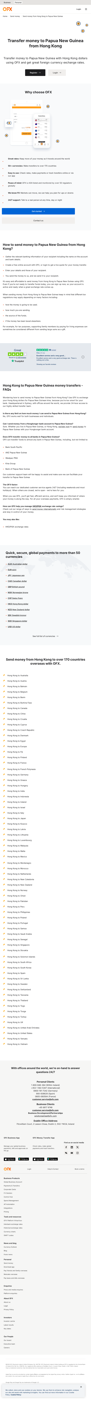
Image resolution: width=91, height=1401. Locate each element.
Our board (7, 1340)
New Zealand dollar (21, 609)
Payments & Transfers (12, 1186)
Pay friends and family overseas (15, 1271)
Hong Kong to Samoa (17, 928)
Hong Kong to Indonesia (18, 796)
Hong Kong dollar (18, 604)
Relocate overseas (10, 1274)
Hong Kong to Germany (17, 774)
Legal (6, 1306)
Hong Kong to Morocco (17, 868)
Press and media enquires (13, 1290)
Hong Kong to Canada (17, 708)
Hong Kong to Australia (17, 675)
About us (7, 1302)
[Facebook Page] (66, 1147)
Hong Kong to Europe (17, 746)
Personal (18, 2)
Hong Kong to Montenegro (19, 863)
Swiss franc (15, 598)
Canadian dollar (17, 581)
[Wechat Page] (66, 1153)
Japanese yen (16, 575)
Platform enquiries (10, 1293)
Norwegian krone (18, 592)
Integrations (8, 1208)
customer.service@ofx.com (45, 1099)
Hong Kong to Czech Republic (20, 730)
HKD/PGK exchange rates (16, 527)
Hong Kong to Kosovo (17, 824)
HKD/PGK (37, 506)
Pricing (6, 1212)
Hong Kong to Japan (16, 818)
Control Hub (8, 1197)
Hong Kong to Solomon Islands (21, 957)
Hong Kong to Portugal (17, 923)
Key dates (7, 1329)
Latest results (9, 1325)
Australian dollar (17, 564)
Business (7, 2)
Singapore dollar (17, 621)
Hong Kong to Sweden (17, 984)
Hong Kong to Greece (17, 780)
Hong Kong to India (16, 791)
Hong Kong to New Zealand (19, 885)
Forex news (8, 1254)
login (45, 265)
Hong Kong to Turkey (16, 1017)
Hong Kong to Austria (17, 681)
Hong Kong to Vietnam (17, 1044)
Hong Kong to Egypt (16, 741)
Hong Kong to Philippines (18, 912)
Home (5, 16)
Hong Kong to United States (19, 1033)
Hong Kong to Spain (16, 973)
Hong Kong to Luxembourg (19, 840)
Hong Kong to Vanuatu (17, 1038)
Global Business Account (13, 1182)
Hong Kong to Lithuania (17, 835)
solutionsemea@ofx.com (45, 1116)
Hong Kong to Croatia (17, 719)
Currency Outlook (10, 1247)
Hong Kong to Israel (16, 807)
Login (78, 9)
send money (78, 426)
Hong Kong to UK (15, 1022)
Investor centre (9, 1321)
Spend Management (11, 1200)
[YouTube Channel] (72, 1153)
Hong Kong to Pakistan (17, 901)
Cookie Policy (16, 1395)
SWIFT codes (9, 1235)
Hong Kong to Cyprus (17, 724)
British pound (16, 587)
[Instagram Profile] (77, 1153)
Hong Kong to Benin (16, 697)
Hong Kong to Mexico (17, 856)
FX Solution (8, 1193)
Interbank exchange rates (13, 1224)
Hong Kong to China (16, 713)
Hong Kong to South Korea (19, 967)
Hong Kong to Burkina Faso (19, 703)
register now (64, 426)
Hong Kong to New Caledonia (20, 879)
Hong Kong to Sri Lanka (18, 978)
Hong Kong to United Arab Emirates (23, 1028)
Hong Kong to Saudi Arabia (19, 934)
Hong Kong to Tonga (16, 1011)
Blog (5, 1251)
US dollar (16, 626)
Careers (7, 1348)
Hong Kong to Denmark (17, 735)
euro (14, 570)
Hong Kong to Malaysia (17, 845)
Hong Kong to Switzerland (19, 989)
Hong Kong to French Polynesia (21, 769)
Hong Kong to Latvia (16, 829)
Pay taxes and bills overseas (14, 1278)
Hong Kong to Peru (15, 906)
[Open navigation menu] (86, 9)
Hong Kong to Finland (17, 757)
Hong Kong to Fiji (15, 752)
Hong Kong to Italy (15, 813)
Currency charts (10, 1232)
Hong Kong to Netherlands (19, 874)
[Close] (81, 1386)
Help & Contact (53, 1169)
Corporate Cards (10, 1189)
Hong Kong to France (16, 763)
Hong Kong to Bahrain (17, 686)
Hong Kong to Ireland (16, 802)
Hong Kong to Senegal (17, 939)
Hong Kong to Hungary (17, 785)
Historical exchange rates (13, 1228)
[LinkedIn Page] (72, 1147)
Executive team (9, 1344)
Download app (9, 1267)
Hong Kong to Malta (16, 851)
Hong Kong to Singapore (18, 945)
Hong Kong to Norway (17, 890)
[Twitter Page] (77, 1147)
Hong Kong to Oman (16, 896)
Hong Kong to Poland (17, 917)
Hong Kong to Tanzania (17, 995)
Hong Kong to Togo (16, 1006)
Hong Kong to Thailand (17, 1000)
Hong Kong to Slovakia (17, 950)
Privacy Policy (9, 1309)
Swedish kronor (17, 615)
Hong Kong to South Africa (19, 962)
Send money (15, 16)
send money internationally (44, 509)
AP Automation (9, 1204)
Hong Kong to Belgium (17, 692)
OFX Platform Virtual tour (13, 1220)
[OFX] (7, 9)
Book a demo (79, 1169)
